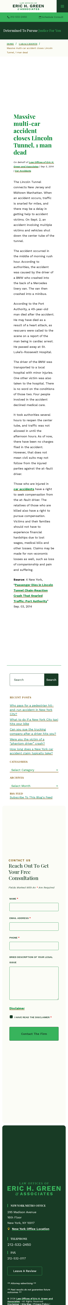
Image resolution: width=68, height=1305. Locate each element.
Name (13, 898)
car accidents (24, 489)
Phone (14, 937)
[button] (62, 6)
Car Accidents (23, 170)
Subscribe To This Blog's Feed (31, 797)
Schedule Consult (52, 17)
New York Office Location (30, 1229)
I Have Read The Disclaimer (33, 1017)
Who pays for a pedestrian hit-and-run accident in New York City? (32, 709)
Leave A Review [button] (24, 1271)
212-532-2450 (18, 16)
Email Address (20, 918)
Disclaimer (17, 1008)
